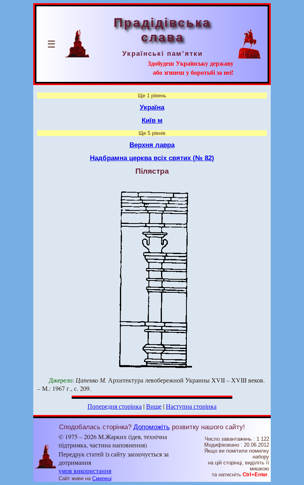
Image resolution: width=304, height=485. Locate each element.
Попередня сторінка (114, 406)
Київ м (152, 120)
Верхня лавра (152, 145)
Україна (152, 107)
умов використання (85, 470)
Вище (154, 406)
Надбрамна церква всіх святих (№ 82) (152, 158)
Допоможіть (151, 427)
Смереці (102, 478)
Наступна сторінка (191, 406)
